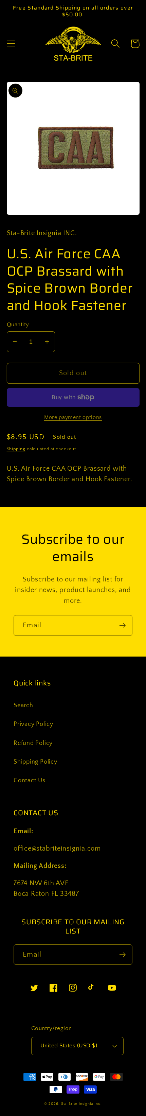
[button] (11, 43)
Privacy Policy (33, 724)
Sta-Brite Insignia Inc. (81, 1104)
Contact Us (29, 780)
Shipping (16, 449)
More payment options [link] (73, 417)
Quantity (18, 324)
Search (23, 705)
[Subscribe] (122, 625)
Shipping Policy (35, 761)
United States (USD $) (68, 1046)
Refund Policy (33, 743)
